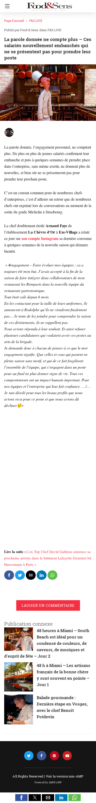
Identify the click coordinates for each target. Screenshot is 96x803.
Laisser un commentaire (48, 605)
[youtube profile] (67, 756)
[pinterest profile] (54, 756)
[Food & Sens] (49, 4)
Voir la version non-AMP (64, 776)
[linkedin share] (42, 575)
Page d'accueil (14, 21)
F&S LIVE (35, 21)
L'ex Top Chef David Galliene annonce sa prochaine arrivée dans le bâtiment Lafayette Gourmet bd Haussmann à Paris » (47, 558)
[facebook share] (9, 575)
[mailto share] (31, 575)
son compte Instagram (39, 238)
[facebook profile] (41, 756)
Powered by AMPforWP (48, 782)
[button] (21, 797)
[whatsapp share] (52, 575)
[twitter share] (20, 575)
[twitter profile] (28, 756)
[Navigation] (6, 6)
